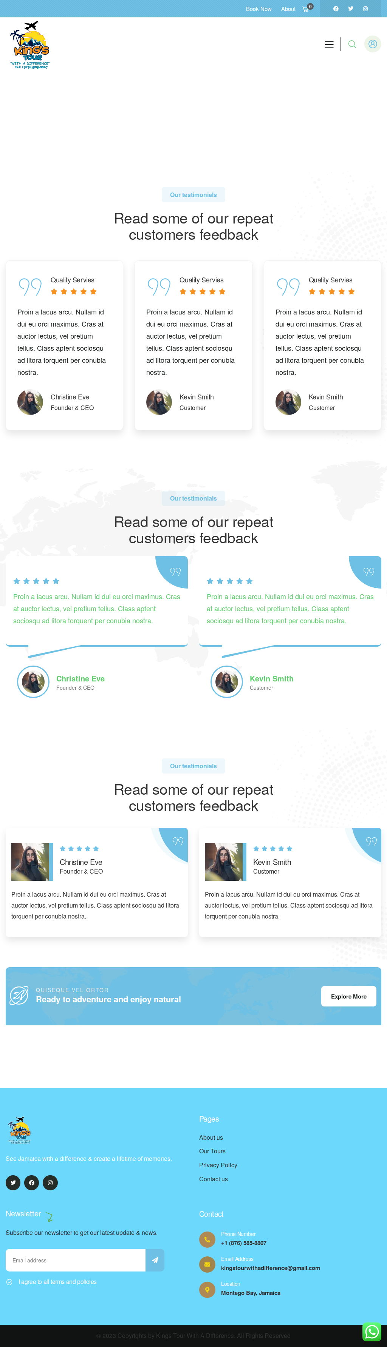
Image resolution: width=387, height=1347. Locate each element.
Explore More (349, 996)
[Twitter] (350, 8)
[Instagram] (365, 8)
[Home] (32, 44)
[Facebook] (336, 8)
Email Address (237, 1258)
